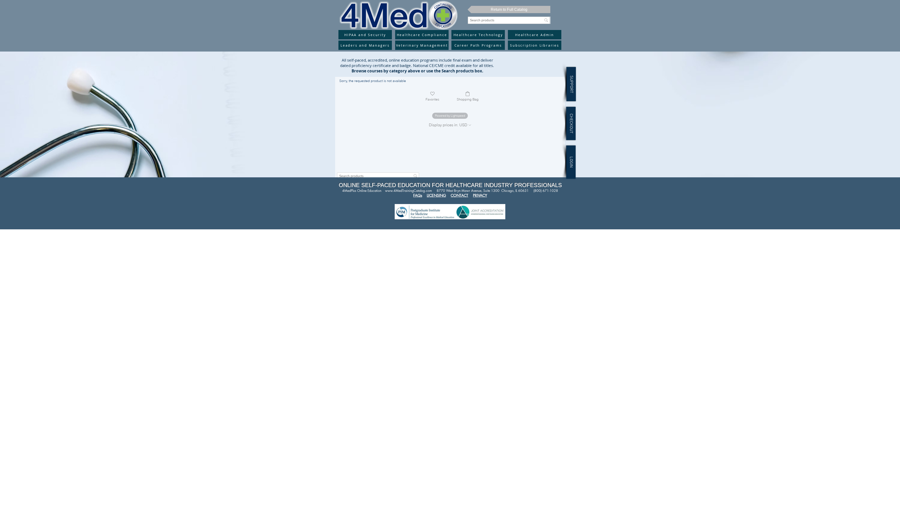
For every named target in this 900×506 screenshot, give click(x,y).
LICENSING (436, 195)
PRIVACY (480, 195)
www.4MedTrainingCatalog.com (408, 190)
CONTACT (459, 195)
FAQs (417, 195)
